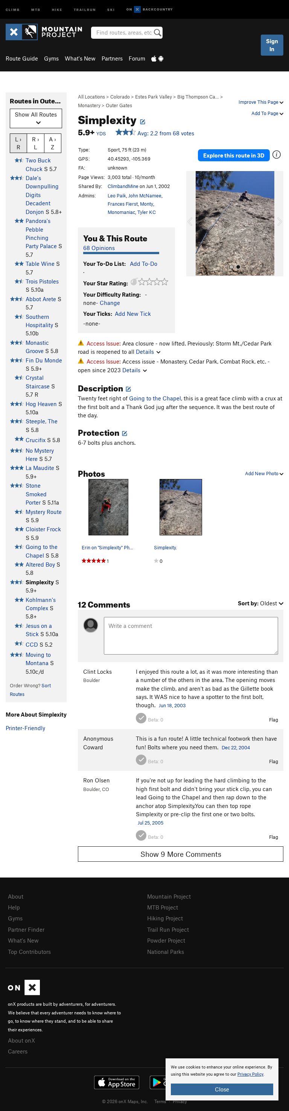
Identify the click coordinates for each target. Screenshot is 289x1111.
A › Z (52, 143)
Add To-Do (143, 263)
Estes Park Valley (153, 97)
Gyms (51, 58)
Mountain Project (169, 896)
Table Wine (40, 263)
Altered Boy (40, 564)
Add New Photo (262, 473)
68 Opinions (99, 247)
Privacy (180, 1101)
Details (145, 351)
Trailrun (85, 9)
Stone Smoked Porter (36, 494)
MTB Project (162, 907)
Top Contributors (29, 951)
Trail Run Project (168, 929)
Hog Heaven (41, 403)
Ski (111, 9)
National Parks (165, 951)
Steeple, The (42, 421)
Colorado (120, 97)
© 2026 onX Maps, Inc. (125, 1101)
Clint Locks (97, 671)
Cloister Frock (43, 529)
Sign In (272, 45)
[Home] (48, 32)
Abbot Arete (41, 299)
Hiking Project (165, 918)
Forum (137, 58)
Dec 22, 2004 (236, 747)
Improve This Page (259, 102)
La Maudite (40, 467)
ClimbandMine (123, 186)
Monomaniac (121, 212)
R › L (35, 143)
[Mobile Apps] (157, 58)
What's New (80, 58)
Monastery (89, 105)
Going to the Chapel (155, 398)
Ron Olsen (96, 780)
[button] (193, 223)
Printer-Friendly (25, 727)
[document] (222, 1079)
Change (110, 302)
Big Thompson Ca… (198, 97)
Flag (273, 720)
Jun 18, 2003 (172, 705)
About (15, 896)
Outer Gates (119, 105)
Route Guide (22, 58)
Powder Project (166, 940)
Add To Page (265, 113)
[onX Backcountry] (149, 9)
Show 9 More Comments (180, 854)
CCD (32, 644)
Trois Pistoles (42, 281)
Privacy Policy (250, 1074)
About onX (21, 1040)
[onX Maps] (24, 993)
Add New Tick (133, 313)
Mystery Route (44, 511)
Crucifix (36, 440)
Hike (57, 9)
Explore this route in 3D (234, 155)
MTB (36, 9)
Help (14, 907)
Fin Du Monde (44, 360)
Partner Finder (26, 929)
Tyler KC (146, 212)
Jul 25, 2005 (150, 823)
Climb (13, 9)
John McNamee (144, 195)
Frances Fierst (123, 204)
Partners (112, 58)
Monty (146, 204)
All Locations (91, 97)
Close (222, 1089)
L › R (18, 143)
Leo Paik (117, 195)
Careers (17, 1051)
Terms (160, 1101)
